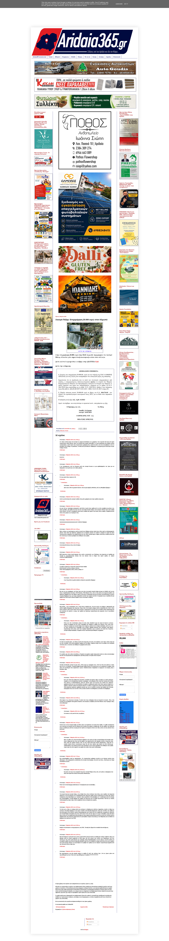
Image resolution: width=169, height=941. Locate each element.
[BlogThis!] (81, 429)
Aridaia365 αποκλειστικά (39, 57)
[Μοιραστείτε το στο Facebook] (84, 429)
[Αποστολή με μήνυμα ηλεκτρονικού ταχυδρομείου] (79, 429)
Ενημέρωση (65, 57)
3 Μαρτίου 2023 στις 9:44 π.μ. (72, 662)
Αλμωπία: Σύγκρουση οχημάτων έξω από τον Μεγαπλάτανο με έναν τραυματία (43, 677)
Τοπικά (50, 57)
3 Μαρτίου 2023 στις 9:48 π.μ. (72, 697)
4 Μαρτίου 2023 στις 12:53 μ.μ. (72, 807)
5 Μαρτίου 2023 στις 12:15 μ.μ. (72, 851)
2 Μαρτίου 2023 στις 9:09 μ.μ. (72, 652)
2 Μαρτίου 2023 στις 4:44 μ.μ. (72, 564)
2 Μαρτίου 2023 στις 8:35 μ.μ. (72, 639)
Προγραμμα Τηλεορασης (39, 599)
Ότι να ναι (87, 57)
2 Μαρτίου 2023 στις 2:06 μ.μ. (72, 439)
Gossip (94, 57)
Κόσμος (80, 57)
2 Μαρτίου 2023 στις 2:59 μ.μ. (72, 475)
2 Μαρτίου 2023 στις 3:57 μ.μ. (72, 543)
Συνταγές (101, 57)
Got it (126, 4)
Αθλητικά (57, 57)
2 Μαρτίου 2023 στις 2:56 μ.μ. (72, 464)
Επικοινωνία (116, 57)
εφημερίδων (47, 628)
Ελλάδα (73, 57)
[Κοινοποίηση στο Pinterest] (86, 429)
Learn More (119, 4)
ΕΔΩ (97, 361)
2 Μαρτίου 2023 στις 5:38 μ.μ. (77, 577)
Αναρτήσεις (124, 625)
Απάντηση (62, 450)
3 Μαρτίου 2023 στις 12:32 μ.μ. (77, 711)
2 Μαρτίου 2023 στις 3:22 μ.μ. (72, 506)
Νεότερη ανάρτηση (60, 907)
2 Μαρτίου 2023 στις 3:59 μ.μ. (77, 485)
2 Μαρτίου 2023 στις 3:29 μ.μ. (72, 529)
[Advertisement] (84, 15)
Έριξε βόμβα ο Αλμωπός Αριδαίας (46, 693)
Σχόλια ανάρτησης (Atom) (68, 909)
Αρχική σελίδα (83, 907)
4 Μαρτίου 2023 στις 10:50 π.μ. (77, 769)
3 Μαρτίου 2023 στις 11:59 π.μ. (77, 677)
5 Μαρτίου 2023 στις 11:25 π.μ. (72, 834)
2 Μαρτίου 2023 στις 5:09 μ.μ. (72, 589)
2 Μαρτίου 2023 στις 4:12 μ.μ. (72, 552)
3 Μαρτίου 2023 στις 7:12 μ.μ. (72, 756)
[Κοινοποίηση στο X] (83, 429)
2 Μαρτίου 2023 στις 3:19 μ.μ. (72, 496)
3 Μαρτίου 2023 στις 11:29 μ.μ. (77, 737)
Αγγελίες (108, 57)
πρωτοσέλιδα (40, 628)
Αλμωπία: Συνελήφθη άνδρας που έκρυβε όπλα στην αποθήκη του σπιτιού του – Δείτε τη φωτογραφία (43, 640)
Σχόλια (123, 628)
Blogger (86, 929)
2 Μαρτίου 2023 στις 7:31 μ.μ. (77, 620)
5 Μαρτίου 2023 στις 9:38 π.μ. (72, 825)
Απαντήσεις (64, 482)
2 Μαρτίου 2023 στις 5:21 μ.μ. (72, 604)
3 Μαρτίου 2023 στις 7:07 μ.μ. (72, 722)
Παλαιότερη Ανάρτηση (108, 907)
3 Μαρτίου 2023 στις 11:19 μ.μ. (72, 782)
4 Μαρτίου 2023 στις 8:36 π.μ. (72, 792)
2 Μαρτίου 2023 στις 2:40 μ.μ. (72, 455)
